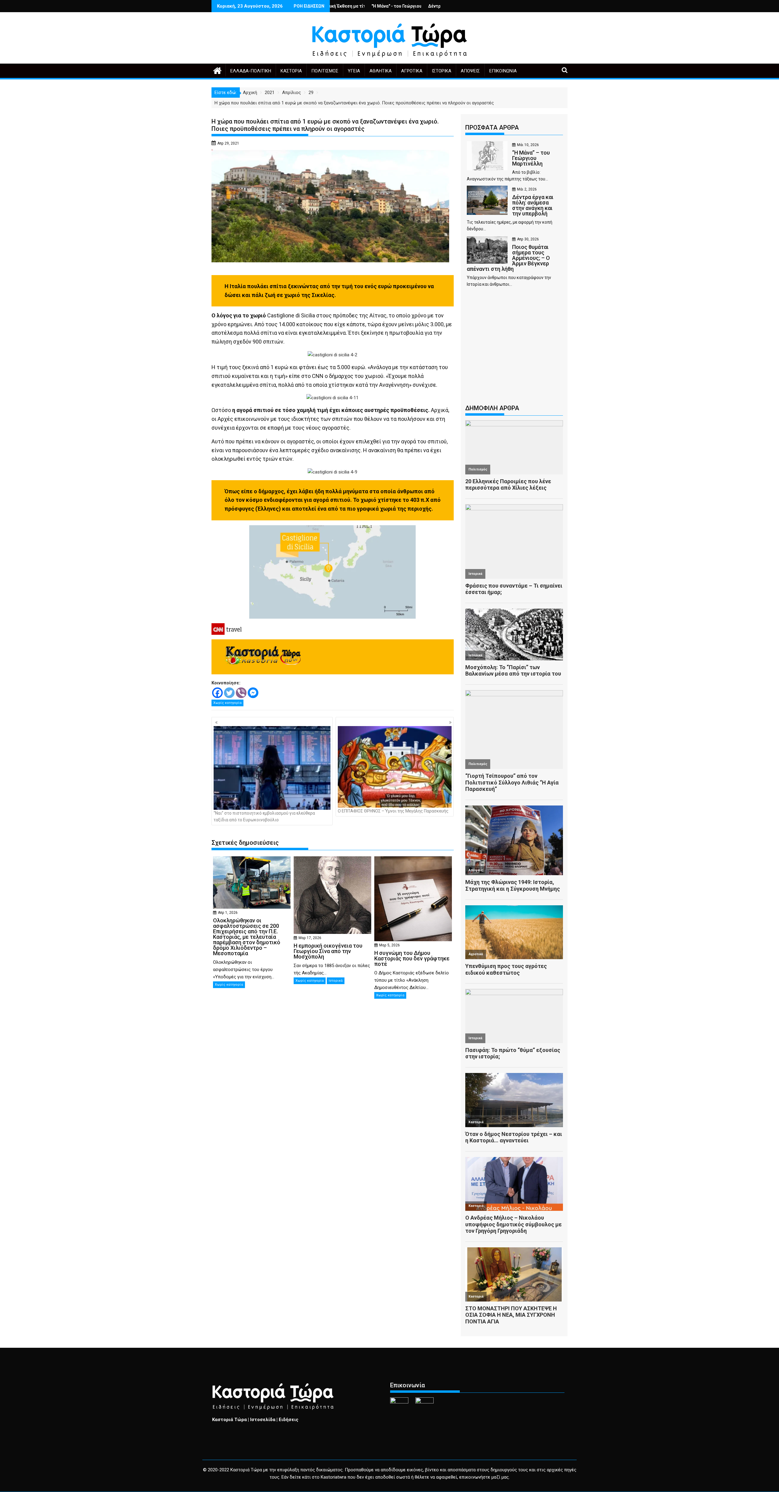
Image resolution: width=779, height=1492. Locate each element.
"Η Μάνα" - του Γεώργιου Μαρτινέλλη (335, 6)
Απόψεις (470, 71)
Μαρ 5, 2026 (389, 945)
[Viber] (241, 692)
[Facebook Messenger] (253, 692)
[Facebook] (217, 692)
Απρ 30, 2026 (528, 239)
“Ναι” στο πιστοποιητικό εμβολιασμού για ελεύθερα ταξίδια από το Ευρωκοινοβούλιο (264, 816)
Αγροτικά (411, 71)
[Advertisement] (514, 349)
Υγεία (354, 71)
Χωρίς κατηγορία (227, 703)
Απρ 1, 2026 (228, 912)
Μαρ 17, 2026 (310, 938)
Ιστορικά (441, 71)
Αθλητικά (380, 71)
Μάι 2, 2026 (527, 189)
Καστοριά (291, 71)
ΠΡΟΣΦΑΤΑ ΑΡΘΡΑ (492, 127)
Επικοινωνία (503, 71)
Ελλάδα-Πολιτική (250, 71)
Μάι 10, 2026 (528, 145)
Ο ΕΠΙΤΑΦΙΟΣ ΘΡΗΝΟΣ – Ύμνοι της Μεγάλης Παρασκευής (393, 811)
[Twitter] (229, 692)
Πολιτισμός (324, 71)
